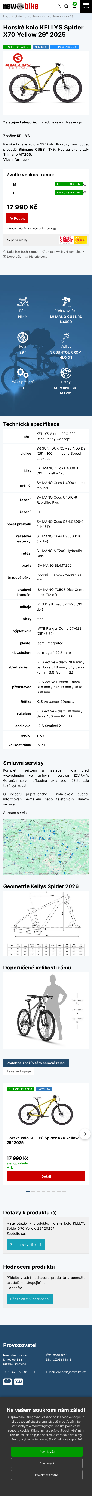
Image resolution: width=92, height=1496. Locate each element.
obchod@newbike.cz (71, 1372)
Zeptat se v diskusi (25, 1245)
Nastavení (47, 1463)
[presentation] (7, 1133)
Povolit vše (47, 1451)
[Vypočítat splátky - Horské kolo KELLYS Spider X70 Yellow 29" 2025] (66, 240)
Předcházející (51, 122)
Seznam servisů (15, 813)
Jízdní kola (22, 16)
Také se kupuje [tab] (19, 1071)
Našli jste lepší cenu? (22, 251)
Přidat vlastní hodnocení (29, 1299)
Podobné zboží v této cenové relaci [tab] (36, 1063)
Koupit (19, 218)
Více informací (15, 159)
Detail (46, 1176)
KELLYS (23, 136)
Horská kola (41, 16)
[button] (66, 6)
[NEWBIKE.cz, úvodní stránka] (20, 6)
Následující (75, 122)
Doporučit (14, 256)
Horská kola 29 (63, 16)
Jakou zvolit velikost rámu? (65, 251)
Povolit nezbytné (47, 1475)
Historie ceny (38, 256)
